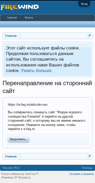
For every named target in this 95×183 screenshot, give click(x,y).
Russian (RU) (11, 167)
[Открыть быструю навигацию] (89, 35)
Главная (12, 17)
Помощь (87, 167)
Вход (84, 3)
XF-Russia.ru (22, 177)
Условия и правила (81, 173)
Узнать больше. (36, 70)
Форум (29, 17)
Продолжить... (19, 139)
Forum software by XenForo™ (20, 173)
